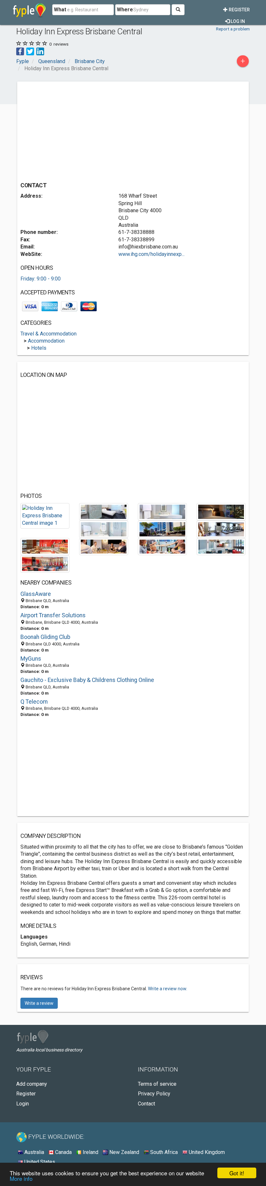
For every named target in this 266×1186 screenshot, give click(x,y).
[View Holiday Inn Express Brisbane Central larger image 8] (44, 546)
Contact (146, 1104)
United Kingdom (206, 1152)
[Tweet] (30, 51)
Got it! (236, 1173)
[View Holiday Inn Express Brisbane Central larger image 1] (44, 515)
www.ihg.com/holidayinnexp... (151, 254)
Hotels (38, 348)
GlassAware (35, 594)
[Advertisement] (74, 130)
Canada (63, 1152)
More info (21, 1178)
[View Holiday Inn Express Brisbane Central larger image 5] (103, 529)
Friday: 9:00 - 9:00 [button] (40, 279)
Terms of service (157, 1084)
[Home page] (29, 10)
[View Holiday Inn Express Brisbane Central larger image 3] (162, 511)
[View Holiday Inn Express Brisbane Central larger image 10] (162, 546)
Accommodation (46, 341)
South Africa (163, 1152)
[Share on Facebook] (20, 51)
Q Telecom (34, 701)
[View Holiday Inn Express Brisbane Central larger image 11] (221, 546)
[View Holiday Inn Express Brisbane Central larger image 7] (221, 529)
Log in (237, 21)
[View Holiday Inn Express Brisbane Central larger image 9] (103, 546)
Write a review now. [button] (167, 988)
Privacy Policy (154, 1094)
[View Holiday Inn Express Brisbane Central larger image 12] (44, 564)
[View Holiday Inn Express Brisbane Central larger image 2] (103, 511)
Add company (31, 1084)
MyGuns (30, 658)
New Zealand (123, 1152)
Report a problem (233, 28)
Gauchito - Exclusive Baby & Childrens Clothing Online (87, 680)
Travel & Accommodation (48, 334)
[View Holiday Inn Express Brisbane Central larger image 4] (221, 511)
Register (239, 9)
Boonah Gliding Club (45, 637)
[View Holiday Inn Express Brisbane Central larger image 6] (162, 529)
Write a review (39, 1003)
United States (39, 1162)
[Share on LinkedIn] (40, 51)
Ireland (89, 1152)
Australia (33, 1152)
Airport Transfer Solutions (53, 615)
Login (22, 1104)
